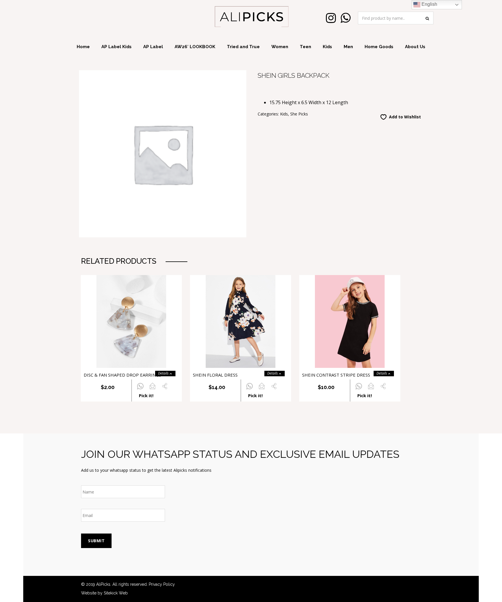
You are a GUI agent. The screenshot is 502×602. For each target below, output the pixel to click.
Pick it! (146, 395)
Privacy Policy (162, 584)
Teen (305, 46)
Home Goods (379, 46)
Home (83, 46)
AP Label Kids (116, 46)
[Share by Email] (152, 389)
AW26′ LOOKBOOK (195, 46)
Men (348, 46)
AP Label (153, 46)
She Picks (299, 114)
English (428, 4)
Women (279, 46)
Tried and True (243, 46)
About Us (415, 46)
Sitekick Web (116, 593)
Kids (327, 46)
